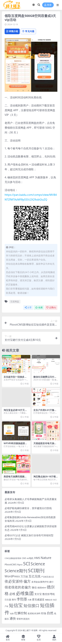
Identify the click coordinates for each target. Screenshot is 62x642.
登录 (49, 5)
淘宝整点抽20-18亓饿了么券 (45, 478)
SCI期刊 (36, 570)
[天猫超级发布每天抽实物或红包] (46, 430)
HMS (37, 558)
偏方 (27, 581)
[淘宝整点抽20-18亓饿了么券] (46, 464)
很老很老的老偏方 (18, 587)
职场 (43, 613)
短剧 (12, 613)
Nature (46, 557)
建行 (51, 581)
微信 (34, 587)
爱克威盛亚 (38, 599)
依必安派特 (14, 581)
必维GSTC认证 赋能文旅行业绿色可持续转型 (29, 535)
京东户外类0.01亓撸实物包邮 (45, 411)
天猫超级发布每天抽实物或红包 (45, 445)
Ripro (19, 564)
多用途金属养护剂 (40, 581)
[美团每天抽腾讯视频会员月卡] (16, 464)
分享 (29, 307)
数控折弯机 (48, 594)
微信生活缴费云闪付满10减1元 (45, 378)
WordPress (12, 576)
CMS (24, 558)
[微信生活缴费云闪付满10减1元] (46, 364)
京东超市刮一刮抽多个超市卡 (15, 378)
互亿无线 (35, 576)
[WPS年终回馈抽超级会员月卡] (16, 430)
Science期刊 (16, 570)
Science (38, 563)
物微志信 (48, 600)
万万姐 (24, 576)
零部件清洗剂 (23, 618)
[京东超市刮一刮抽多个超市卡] (16, 364)
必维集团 (25, 593)
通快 (13, 618)
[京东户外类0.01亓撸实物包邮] (46, 397)
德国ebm (41, 587)
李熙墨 (22, 599)
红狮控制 (20, 613)
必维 (12, 594)
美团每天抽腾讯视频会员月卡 (15, 478)
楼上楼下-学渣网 (30, 630)
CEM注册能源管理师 (13, 558)
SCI (26, 564)
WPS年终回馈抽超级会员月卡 (15, 445)
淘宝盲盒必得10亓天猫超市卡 (15, 411)
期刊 (14, 599)
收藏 (40, 307)
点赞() (52, 307)
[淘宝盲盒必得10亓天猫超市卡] (16, 397)
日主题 (8, 599)
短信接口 (31, 605)
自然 (50, 613)
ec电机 (30, 558)
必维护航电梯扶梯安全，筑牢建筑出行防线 (28, 508)
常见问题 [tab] (29, 31)
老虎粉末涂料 (34, 613)
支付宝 (38, 594)
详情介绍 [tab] (13, 31)
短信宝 (16, 605)
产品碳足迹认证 (47, 577)
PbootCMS (11, 564)
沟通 (29, 600)
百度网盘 (14, 301)
